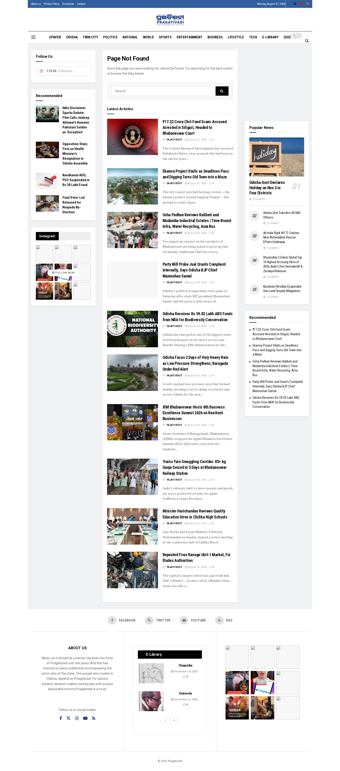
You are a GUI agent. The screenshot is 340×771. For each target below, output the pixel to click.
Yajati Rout (174, 139)
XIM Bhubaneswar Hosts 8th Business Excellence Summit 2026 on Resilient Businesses (194, 413)
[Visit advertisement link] (277, 82)
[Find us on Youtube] (301, 4)
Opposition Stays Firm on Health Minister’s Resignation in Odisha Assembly (75, 153)
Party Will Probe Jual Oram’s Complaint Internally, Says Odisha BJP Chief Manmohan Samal (194, 270)
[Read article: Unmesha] (152, 701)
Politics (110, 37)
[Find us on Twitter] (295, 4)
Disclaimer (68, 4)
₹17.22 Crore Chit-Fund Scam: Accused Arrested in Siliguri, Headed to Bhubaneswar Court (195, 127)
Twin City (90, 37)
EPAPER (55, 37)
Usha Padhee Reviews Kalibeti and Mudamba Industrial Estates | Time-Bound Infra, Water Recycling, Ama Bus (197, 220)
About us (36, 4)
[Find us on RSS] (307, 4)
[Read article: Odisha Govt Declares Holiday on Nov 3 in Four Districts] (276, 157)
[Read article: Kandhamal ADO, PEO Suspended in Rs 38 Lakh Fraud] (47, 181)
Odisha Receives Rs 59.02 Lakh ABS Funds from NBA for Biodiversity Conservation (276, 402)
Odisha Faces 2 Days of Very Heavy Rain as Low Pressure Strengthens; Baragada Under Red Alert (195, 363)
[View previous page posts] (165, 720)
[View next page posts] (173, 720)
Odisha (72, 37)
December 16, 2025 (185, 671)
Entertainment (189, 37)
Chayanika (185, 665)
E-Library (270, 37)
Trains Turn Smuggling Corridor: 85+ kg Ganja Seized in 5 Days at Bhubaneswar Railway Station (195, 467)
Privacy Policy (51, 4)
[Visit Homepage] (170, 19)
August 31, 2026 (197, 139)
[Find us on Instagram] (77, 718)
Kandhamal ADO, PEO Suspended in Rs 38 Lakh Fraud (76, 180)
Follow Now (65, 272)
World (148, 37)
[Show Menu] (33, 37)
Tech (253, 37)
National (130, 37)
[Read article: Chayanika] (152, 673)
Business (215, 37)
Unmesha (185, 693)
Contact (81, 4)
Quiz (287, 37)
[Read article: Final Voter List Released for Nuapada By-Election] (47, 203)
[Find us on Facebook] (289, 4)
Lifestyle (236, 37)
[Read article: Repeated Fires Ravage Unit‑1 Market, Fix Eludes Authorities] (132, 570)
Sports (165, 37)
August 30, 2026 (197, 233)
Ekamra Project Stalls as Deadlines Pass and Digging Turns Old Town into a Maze (277, 350)
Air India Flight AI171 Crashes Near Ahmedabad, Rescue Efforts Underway (281, 237)
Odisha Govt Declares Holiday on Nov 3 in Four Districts (267, 187)
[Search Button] (307, 41)
